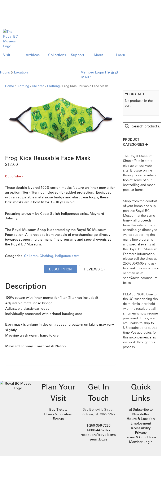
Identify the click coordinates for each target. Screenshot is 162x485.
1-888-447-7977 (98, 430)
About (98, 55)
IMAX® (85, 77)
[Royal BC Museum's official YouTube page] (112, 72)
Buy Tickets (58, 409)
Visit (6, 55)
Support (77, 55)
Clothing (23, 86)
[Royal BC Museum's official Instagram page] (116, 72)
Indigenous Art (67, 256)
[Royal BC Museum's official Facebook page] (105, 72)
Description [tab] (60, 269)
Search (127, 126)
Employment (141, 423)
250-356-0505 (133, 263)
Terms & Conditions (141, 437)
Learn (120, 55)
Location (21, 72)
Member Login (92, 72)
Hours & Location (141, 419)
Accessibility (141, 428)
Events (58, 419)
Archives (33, 55)
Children (38, 86)
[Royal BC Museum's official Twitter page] (108, 72)
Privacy (141, 432)
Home (9, 86)
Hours (5, 72)
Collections (57, 55)
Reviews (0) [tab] (94, 269)
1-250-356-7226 (98, 425)
